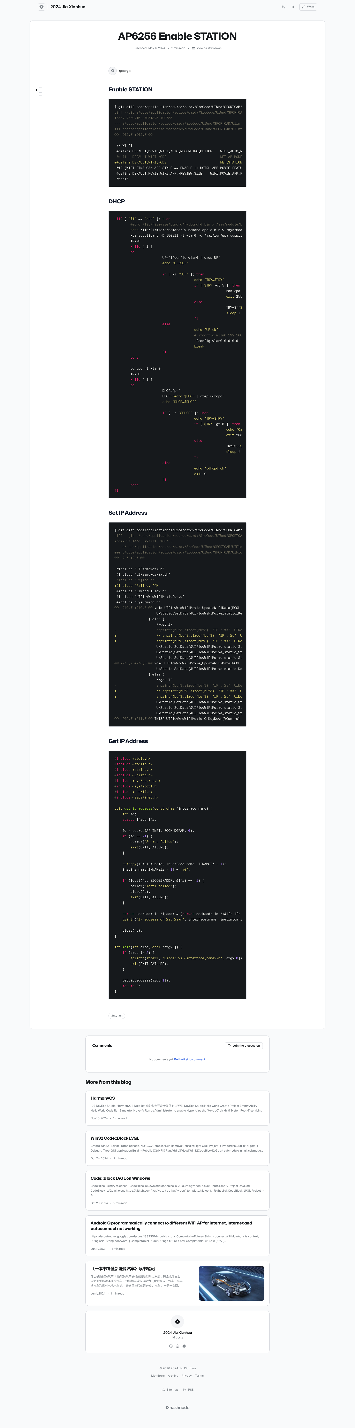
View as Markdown (209, 48)
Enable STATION (47, 95)
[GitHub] (171, 1346)
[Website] (177, 1346)
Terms (199, 1375)
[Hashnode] (184, 1346)
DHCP (40, 101)
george (125, 70)
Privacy (186, 1375)
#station (116, 1015)
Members (157, 1375)
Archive (173, 1375)
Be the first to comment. (190, 1059)
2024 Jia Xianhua (67, 6)
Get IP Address (46, 112)
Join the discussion (246, 1045)
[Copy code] (241, 104)
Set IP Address (46, 107)
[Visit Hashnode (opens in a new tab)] (177, 1407)
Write (311, 7)
